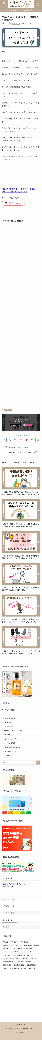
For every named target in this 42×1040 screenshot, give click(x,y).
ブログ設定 (8, 755)
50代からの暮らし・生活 (13, 730)
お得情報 (36, 945)
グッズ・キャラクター (12, 739)
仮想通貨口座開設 (19, 965)
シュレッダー (28, 952)
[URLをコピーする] (37, 440)
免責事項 (25, 1028)
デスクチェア (6, 955)
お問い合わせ (33, 1028)
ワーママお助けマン (8, 961)
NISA (7, 714)
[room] (20, 1025)
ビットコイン (9, 726)
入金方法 (5, 968)
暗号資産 (23, 968)
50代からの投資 (9, 710)
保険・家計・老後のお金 (12, 747)
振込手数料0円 (14, 968)
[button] (4, 440)
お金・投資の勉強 (10, 718)
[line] (22, 1025)
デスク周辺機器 (17, 955)
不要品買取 (20, 961)
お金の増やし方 (7, 948)
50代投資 (5, 942)
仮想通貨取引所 (7, 965)
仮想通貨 (28, 961)
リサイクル (25, 958)
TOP (6, 1028)
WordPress (16, 23)
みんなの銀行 (18, 948)
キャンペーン (6, 952)
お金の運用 (8, 722)
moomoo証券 (28, 945)
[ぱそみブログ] (21, 4)
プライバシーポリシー (15, 1028)
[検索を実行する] (38, 763)
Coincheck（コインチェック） (11, 945)
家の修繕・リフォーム (12, 751)
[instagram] (17, 1025)
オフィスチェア (28, 948)
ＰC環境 (7, 735)
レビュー (33, 958)
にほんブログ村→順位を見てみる (14, 192)
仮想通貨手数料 (31, 965)
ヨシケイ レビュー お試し (10, 958)
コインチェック (17, 952)
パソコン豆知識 (10, 743)
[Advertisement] (21, 314)
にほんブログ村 (7, 886)
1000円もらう (14, 942)
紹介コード (32, 968)
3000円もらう (25, 942)
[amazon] (25, 1025)
